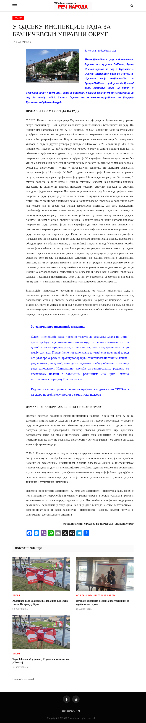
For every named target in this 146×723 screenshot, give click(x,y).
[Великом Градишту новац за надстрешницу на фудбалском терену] (105, 574)
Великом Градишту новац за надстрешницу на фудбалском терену (102, 602)
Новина (18, 18)
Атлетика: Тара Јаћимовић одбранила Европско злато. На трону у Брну (40, 602)
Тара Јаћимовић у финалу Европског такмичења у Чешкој (40, 660)
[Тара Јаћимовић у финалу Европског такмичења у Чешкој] (41, 632)
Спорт (16, 595)
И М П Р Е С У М (71, 710)
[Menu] (14, 6)
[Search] (132, 6)
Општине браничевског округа (96, 595)
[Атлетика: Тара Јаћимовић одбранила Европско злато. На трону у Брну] (41, 574)
